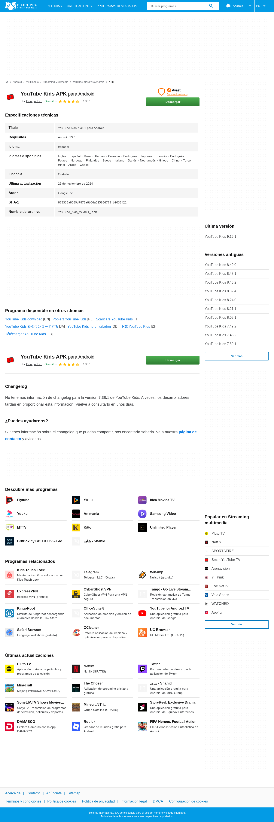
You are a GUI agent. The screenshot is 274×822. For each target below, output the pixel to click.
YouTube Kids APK (57, 94)
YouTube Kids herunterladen (89, 326)
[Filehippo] (21, 6)
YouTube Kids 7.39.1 (220, 344)
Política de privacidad (98, 801)
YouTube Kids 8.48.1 (220, 273)
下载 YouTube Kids (135, 326)
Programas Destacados (117, 6)
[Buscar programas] (211, 6)
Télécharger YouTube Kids (25, 334)
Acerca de (13, 793)
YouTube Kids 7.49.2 (220, 326)
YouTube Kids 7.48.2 (220, 335)
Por (31, 101)
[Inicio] (7, 82)
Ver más (237, 356)
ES (258, 5)
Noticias (55, 6)
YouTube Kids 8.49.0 (220, 265)
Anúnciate (54, 793)
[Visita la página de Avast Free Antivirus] (173, 92)
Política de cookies (61, 801)
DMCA (158, 801)
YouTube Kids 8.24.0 (220, 300)
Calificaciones (79, 6)
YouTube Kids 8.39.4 (220, 291)
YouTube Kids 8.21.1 (220, 309)
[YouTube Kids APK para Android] (10, 97)
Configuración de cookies (188, 801)
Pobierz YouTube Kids (69, 319)
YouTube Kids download (23, 319)
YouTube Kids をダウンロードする (31, 326)
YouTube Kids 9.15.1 (220, 236)
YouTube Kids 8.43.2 (220, 282)
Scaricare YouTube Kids (114, 319)
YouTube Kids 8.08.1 (220, 317)
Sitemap (74, 793)
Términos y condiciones (23, 801)
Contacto (33, 793)
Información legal (134, 801)
